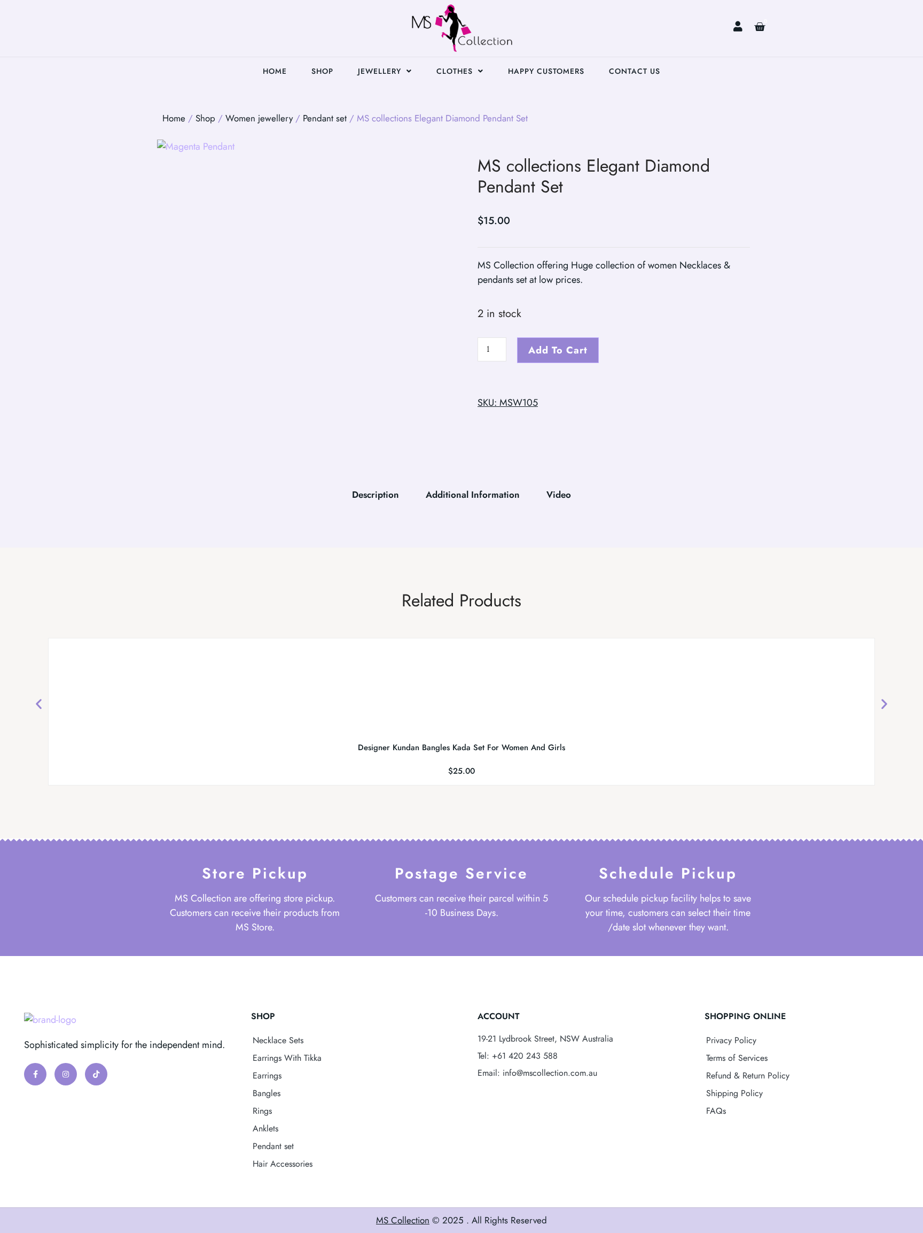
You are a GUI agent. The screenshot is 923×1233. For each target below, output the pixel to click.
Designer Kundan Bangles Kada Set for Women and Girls (461, 747)
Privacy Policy (731, 1040)
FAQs (716, 1111)
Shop (322, 71)
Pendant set (325, 118)
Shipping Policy (734, 1093)
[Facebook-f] (35, 1074)
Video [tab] (558, 494)
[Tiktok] (96, 1074)
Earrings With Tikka (287, 1058)
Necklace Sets (278, 1040)
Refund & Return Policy (747, 1075)
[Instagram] (65, 1074)
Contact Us (634, 71)
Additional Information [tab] (473, 494)
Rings (262, 1111)
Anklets (265, 1128)
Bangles (266, 1093)
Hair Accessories (282, 1164)
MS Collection (402, 1220)
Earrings (267, 1075)
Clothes (454, 71)
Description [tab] (375, 494)
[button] (38, 704)
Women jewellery (259, 118)
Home (275, 71)
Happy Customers (546, 71)
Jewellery (379, 71)
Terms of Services (737, 1058)
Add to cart (558, 350)
